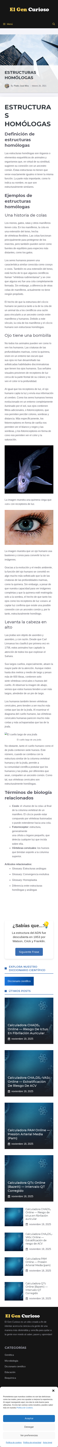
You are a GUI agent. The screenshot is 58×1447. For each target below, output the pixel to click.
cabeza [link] (33, 621)
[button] (53, 1390)
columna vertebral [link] (40, 758)
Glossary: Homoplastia (24, 880)
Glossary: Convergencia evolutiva (30, 874)
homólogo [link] (35, 613)
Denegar (29, 1426)
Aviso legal (47, 1442)
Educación (10, 1372)
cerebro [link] (11, 397)
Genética (9, 1355)
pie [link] (32, 693)
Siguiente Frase (29, 951)
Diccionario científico (19, 981)
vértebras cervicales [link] (21, 681)
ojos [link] (11, 360)
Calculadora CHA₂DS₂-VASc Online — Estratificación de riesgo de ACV (29, 1082)
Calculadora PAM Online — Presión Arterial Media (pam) (29, 1134)
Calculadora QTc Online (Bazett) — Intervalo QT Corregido (26, 1187)
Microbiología (11, 1360)
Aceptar (29, 1418)
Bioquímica (10, 1378)
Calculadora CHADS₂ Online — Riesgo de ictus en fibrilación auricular (28, 1029)
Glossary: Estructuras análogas (29, 868)
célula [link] (20, 835)
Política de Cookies (25, 1408)
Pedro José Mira (21, 86)
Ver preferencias (29, 1435)
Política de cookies (14, 1442)
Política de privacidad (32, 1442)
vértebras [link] (13, 235)
